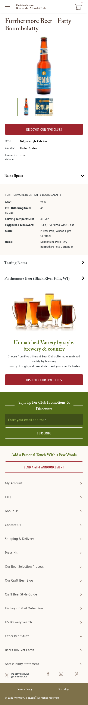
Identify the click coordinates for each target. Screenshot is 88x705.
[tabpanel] (44, 219)
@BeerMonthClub (20, 673)
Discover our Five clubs (44, 129)
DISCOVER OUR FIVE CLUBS (44, 380)
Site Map (64, 689)
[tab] (44, 176)
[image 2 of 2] (44, 107)
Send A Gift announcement (44, 467)
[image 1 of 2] (26, 107)
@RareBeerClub (19, 676)
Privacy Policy (24, 689)
